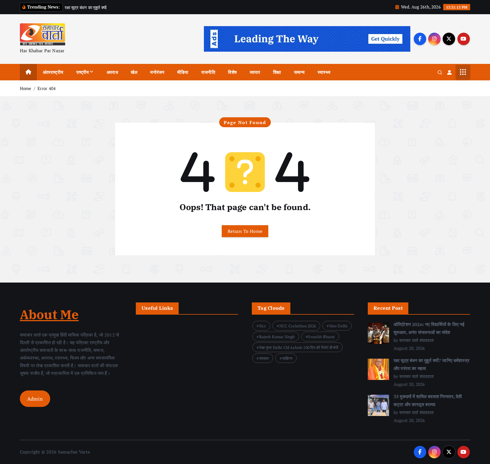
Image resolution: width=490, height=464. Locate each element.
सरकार (264, 358)
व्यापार (255, 72)
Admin (35, 398)
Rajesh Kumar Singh (277, 336)
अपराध (112, 72)
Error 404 (46, 88)
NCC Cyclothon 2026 (297, 326)
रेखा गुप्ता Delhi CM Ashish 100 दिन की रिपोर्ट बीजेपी (298, 347)
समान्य (299, 72)
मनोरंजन (157, 72)
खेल (134, 72)
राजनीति (208, 72)
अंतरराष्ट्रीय (53, 72)
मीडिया (182, 72)
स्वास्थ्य (324, 72)
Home (25, 88)
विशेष (232, 72)
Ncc (262, 326)
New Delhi (338, 326)
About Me (49, 314)
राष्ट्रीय (82, 72)
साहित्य (287, 358)
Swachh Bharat (321, 336)
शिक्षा (277, 72)
